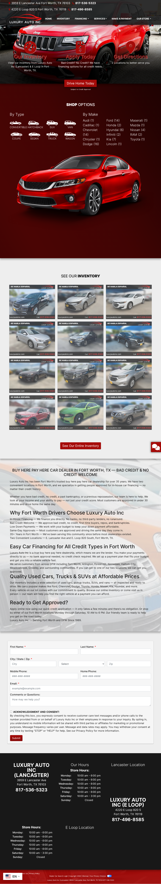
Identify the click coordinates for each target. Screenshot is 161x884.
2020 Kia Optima (80, 324)
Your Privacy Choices (98, 876)
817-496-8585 (81, 9)
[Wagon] (70, 136)
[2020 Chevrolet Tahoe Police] (80, 376)
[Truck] (52, 136)
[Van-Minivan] (70, 125)
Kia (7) (111, 139)
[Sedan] (34, 136)
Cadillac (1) (91, 125)
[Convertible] (18, 125)
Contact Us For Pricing (32, 312)
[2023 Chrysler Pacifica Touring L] (32, 302)
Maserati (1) (138, 120)
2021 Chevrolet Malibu (129, 287)
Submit (16, 738)
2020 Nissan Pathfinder (128, 398)
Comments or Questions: (25, 694)
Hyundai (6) (115, 130)
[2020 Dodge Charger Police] (80, 412)
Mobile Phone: (18, 671)
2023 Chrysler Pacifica (32, 287)
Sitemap (85, 876)
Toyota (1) (137, 139)
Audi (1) (88, 120)
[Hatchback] (35, 125)
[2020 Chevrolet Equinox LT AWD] (129, 376)
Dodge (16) (91, 144)
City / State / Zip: (20, 659)
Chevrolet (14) (90, 132)
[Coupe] (16, 136)
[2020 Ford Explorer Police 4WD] (32, 412)
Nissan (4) (137, 130)
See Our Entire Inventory (80, 446)
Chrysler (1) (91, 139)
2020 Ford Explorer (32, 398)
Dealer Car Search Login (58, 876)
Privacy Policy (84, 730)
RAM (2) (136, 134)
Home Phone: (88, 671)
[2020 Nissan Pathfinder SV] (129, 412)
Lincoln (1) (114, 144)
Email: (13, 683)
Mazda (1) (137, 125)
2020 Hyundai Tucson (128, 324)
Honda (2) (113, 125)
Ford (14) (113, 120)
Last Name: (87, 646)
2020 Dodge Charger (80, 398)
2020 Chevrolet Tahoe (80, 361)
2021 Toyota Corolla (80, 287)
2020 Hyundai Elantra (32, 324)
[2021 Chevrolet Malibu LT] (129, 302)
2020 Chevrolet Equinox (129, 361)
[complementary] (151, 874)
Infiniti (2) (113, 134)
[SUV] (52, 125)
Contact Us (23, 873)
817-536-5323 (85, 3)
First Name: (17, 646)
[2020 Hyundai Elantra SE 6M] (32, 339)
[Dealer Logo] (25, 19)
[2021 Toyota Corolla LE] (80, 302)
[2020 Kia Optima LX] (80, 339)
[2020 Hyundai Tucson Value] (129, 339)
